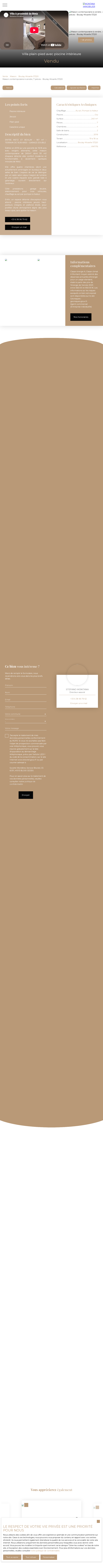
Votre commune (12, 714)
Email (7, 700)
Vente (5, 76)
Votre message (12, 728)
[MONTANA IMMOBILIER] (91, 5)
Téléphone (10, 707)
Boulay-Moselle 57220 (28, 76)
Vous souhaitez (10, 719)
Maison (13, 76)
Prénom (9, 685)
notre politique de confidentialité (45, 1551)
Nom (7, 692)
